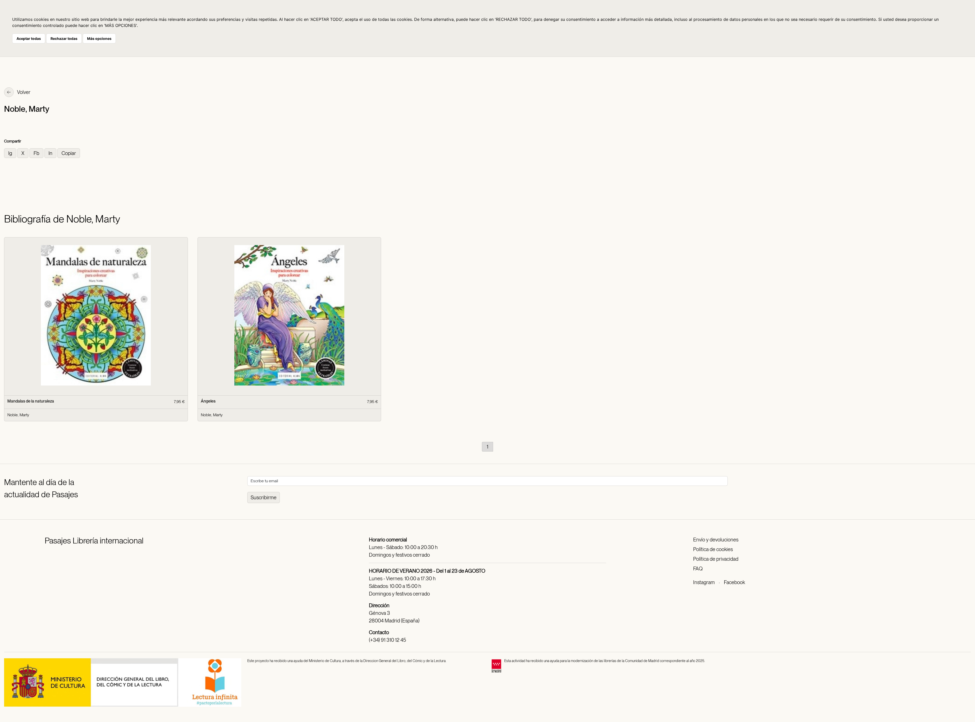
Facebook (734, 582)
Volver (23, 92)
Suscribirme (264, 497)
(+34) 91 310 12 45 (387, 640)
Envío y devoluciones (715, 540)
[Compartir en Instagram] (10, 152)
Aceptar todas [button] (29, 38)
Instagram (704, 582)
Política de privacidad (715, 559)
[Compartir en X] (23, 152)
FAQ (698, 569)
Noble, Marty (18, 414)
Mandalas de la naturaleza (30, 401)
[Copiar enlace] (68, 152)
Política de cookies (713, 549)
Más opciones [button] (99, 38)
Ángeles (208, 401)
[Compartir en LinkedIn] (50, 152)
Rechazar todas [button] (64, 38)
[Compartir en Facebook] (36, 152)
